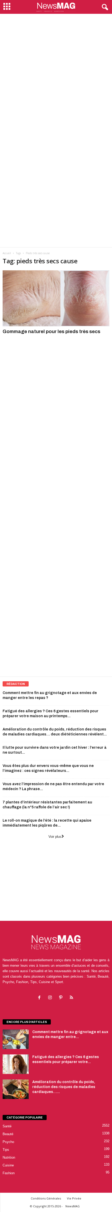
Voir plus (54, 837)
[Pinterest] (62, 998)
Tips (6, 1150)
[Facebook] (40, 998)
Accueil (7, 253)
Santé (7, 1126)
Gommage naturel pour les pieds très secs (51, 331)
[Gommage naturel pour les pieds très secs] (56, 298)
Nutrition (9, 1157)
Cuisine (8, 1165)
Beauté (8, 1134)
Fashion (9, 1173)
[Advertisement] (56, 72)
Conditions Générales (46, 1198)
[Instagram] (51, 998)
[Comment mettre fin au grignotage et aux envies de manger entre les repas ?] (16, 1039)
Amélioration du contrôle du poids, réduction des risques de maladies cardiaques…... (63, 1087)
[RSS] (72, 998)
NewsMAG (72, 1206)
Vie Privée (74, 1198)
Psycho (8, 1142)
